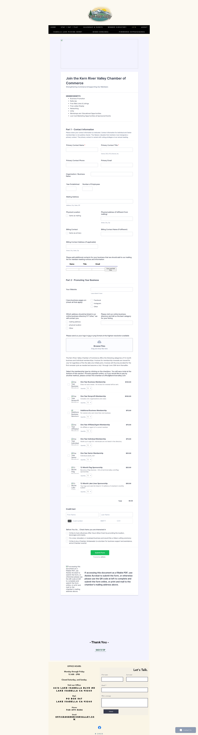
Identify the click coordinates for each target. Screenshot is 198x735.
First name (105, 674)
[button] (144, 27)
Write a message (106, 696)
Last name (129, 674)
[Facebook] (100, 728)
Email (103, 685)
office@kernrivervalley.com (74, 718)
